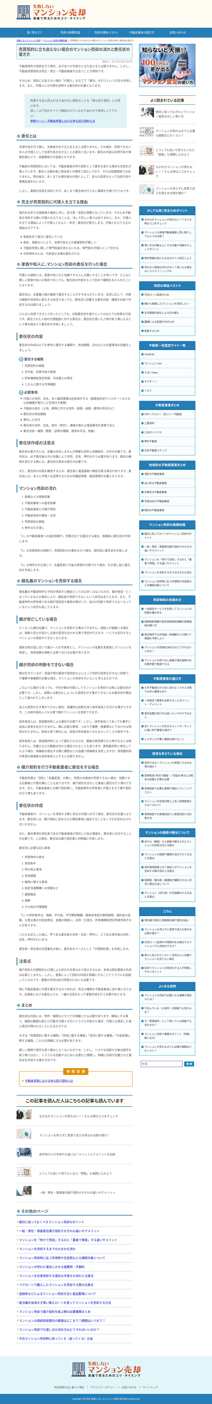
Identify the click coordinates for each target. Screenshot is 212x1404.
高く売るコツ (34, 32)
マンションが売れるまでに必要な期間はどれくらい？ (168, 1048)
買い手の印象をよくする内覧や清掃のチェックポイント (168, 247)
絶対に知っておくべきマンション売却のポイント (51, 1222)
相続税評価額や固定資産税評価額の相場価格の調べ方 (168, 623)
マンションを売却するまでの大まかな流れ (47, 1249)
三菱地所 (149, 423)
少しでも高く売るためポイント (167, 211)
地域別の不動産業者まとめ (167, 465)
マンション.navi (153, 363)
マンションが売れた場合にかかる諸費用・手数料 (52, 1267)
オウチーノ (150, 381)
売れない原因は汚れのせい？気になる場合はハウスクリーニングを (168, 269)
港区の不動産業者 (154, 474)
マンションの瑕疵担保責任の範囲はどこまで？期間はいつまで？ (62, 1320)
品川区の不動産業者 (155, 483)
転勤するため (151, 330)
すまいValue (151, 372)
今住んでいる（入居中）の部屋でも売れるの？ (167, 1010)
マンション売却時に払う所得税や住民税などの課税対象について (62, 1258)
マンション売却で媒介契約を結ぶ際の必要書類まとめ (55, 1312)
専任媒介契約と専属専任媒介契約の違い (166, 920)
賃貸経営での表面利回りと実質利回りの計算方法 (168, 816)
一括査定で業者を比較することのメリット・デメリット (166, 702)
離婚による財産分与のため (159, 321)
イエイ (148, 390)
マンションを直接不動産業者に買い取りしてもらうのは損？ (168, 234)
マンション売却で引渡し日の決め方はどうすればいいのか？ (59, 1329)
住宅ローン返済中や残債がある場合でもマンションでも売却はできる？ (167, 944)
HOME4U (149, 354)
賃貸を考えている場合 (167, 754)
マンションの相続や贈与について (167, 832)
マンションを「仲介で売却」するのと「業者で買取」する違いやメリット (68, 1240)
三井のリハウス (153, 432)
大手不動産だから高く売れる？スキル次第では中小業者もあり (168, 689)
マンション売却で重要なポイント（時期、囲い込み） (168, 1036)
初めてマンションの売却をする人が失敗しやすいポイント (168, 969)
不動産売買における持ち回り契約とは (49, 1081)
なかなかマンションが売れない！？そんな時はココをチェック (168, 221)
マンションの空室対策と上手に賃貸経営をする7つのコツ (168, 803)
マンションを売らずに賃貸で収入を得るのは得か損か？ (168, 931)
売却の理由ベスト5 (106, 32)
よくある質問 (167, 986)
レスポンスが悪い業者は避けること (164, 739)
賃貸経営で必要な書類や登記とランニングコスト (168, 790)
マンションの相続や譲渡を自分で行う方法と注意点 (168, 856)
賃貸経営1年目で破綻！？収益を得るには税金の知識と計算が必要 (168, 777)
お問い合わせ (177, 32)
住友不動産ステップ (155, 450)
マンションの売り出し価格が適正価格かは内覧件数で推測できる (167, 662)
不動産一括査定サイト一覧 (167, 345)
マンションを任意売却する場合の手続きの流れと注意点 (56, 1276)
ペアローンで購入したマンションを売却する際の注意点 (56, 1285)
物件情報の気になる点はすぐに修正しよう (168, 258)
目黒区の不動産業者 (155, 492)
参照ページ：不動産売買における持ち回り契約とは (62, 121)
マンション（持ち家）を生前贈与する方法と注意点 (168, 894)
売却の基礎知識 (70, 32)
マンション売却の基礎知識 (167, 525)
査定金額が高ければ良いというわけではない (168, 715)
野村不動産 (150, 441)
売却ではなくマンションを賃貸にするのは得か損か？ (168, 764)
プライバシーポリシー (102, 1387)
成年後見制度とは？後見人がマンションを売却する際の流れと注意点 (168, 869)
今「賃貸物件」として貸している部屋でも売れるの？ (168, 1023)
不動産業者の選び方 (141, 32)
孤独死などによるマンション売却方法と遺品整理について (57, 1294)
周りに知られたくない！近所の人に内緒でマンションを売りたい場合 (168, 957)
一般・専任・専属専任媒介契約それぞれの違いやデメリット (59, 1231)
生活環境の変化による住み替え (161, 312)
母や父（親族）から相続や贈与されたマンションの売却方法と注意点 (168, 843)
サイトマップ (150, 1387)
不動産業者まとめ (167, 405)
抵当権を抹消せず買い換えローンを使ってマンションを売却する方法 (65, 1303)
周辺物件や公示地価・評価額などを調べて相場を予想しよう (167, 636)
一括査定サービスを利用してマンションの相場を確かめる (168, 610)
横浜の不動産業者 (154, 510)
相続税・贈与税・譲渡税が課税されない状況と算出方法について (168, 882)
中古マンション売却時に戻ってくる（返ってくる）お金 (56, 1338)
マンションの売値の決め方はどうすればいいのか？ (168, 649)
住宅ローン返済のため (156, 294)
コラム (167, 911)
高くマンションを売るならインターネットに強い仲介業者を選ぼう (168, 728)
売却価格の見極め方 (167, 600)
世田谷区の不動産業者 (156, 501)
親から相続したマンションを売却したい (166, 303)
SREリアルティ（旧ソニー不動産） (164, 414)
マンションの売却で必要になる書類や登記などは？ (168, 997)
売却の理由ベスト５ (167, 286)
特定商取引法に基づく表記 (69, 1387)
